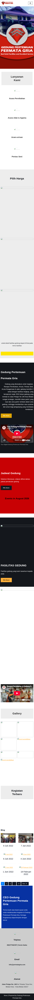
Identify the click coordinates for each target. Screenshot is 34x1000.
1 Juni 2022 (8, 872)
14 (18, 883)
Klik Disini (6, 580)
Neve (5, 995)
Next (23, 883)
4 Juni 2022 (26, 859)
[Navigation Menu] (30, 3)
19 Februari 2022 (26, 873)
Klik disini (6, 415)
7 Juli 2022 (26, 846)
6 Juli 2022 (8, 859)
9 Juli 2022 (8, 846)
